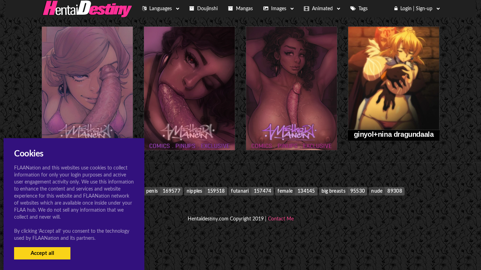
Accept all (42, 253)
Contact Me (281, 219)
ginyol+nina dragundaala (394, 134)
